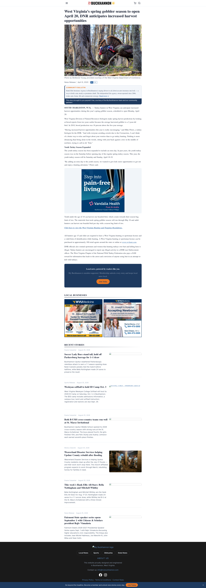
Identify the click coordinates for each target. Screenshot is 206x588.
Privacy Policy (88, 580)
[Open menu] (66, 3)
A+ (95, 82)
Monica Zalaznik (70, 448)
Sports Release (69, 382)
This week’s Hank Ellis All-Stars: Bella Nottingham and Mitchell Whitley (84, 486)
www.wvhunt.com (129, 242)
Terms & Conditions (103, 580)
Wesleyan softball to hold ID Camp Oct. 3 (85, 387)
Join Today (132, 585)
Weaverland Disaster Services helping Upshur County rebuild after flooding (83, 453)
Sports (96, 553)
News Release (69, 513)
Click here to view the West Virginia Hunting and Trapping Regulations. (93, 227)
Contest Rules (118, 580)
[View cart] (135, 3)
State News (122, 553)
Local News (83, 553)
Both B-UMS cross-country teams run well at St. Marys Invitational (85, 421)
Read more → (104, 96)
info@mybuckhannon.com (107, 570)
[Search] (139, 3)
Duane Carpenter (70, 350)
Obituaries (108, 553)
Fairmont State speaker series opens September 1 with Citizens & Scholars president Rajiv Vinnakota (83, 520)
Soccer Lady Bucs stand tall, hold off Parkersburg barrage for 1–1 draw (82, 355)
